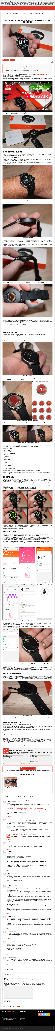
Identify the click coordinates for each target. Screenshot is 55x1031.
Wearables (12, 60)
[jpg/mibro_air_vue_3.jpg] (27, 264)
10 (28, 800)
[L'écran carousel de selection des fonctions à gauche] (27, 433)
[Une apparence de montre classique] (27, 182)
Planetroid (22, 1019)
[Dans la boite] (27, 131)
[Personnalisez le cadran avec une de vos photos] (27, 400)
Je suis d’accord (49, 4)
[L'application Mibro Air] (27, 583)
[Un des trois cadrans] (27, 358)
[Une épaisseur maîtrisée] (27, 220)
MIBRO (23, 60)
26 (51, 62)
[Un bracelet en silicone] (27, 300)
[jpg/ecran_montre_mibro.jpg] (27, 506)
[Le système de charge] (27, 698)
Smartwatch (18, 60)
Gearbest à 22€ (9, 734)
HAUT (53, 1028)
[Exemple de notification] (27, 645)
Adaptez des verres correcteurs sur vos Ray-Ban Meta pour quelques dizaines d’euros (10, 787)
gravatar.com (42, 979)
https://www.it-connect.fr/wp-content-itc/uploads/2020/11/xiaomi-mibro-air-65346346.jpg (25, 808)
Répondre (8, 816)
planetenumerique (14, 16)
